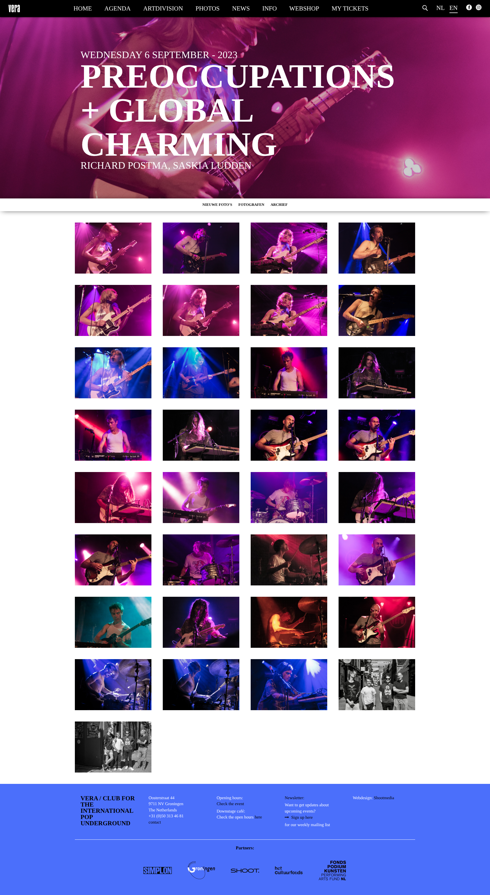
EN (453, 7)
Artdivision (163, 8)
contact (155, 822)
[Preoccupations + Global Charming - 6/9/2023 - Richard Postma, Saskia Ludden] (113, 248)
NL (440, 7)
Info (269, 8)
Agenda (117, 8)
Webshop (304, 8)
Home (82, 8)
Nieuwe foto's (217, 204)
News (241, 8)
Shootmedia (384, 798)
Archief (279, 204)
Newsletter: (294, 798)
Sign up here (302, 817)
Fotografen (251, 204)
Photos (207, 8)
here (258, 817)
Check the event (230, 804)
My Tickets (349, 8)
